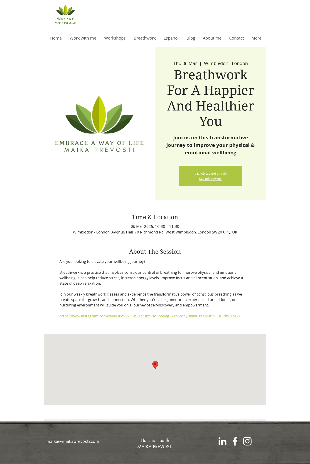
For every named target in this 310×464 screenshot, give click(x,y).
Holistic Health (155, 440)
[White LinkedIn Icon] (222, 441)
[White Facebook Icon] (235, 441)
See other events (210, 178)
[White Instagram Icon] (247, 441)
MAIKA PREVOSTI (154, 447)
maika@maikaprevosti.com (72, 441)
